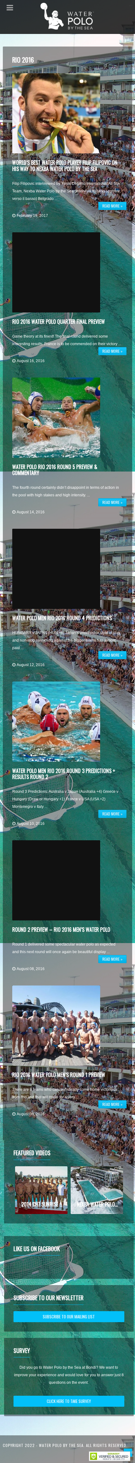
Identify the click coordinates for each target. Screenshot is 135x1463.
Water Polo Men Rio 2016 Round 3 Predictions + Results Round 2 (63, 774)
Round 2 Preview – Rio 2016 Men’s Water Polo (61, 929)
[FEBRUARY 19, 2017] (56, 113)
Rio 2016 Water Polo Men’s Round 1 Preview (58, 1075)
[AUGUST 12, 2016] (56, 569)
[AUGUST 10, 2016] (56, 722)
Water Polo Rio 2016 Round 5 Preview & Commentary (54, 470)
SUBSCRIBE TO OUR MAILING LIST (69, 1316)
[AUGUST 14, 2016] (56, 418)
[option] (41, 1190)
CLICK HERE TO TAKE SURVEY (69, 1401)
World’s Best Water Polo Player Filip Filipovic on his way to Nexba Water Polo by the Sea (64, 165)
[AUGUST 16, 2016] (56, 272)
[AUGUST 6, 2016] (56, 1025)
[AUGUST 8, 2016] (56, 880)
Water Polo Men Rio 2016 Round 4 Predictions (62, 618)
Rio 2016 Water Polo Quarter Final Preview (58, 321)
